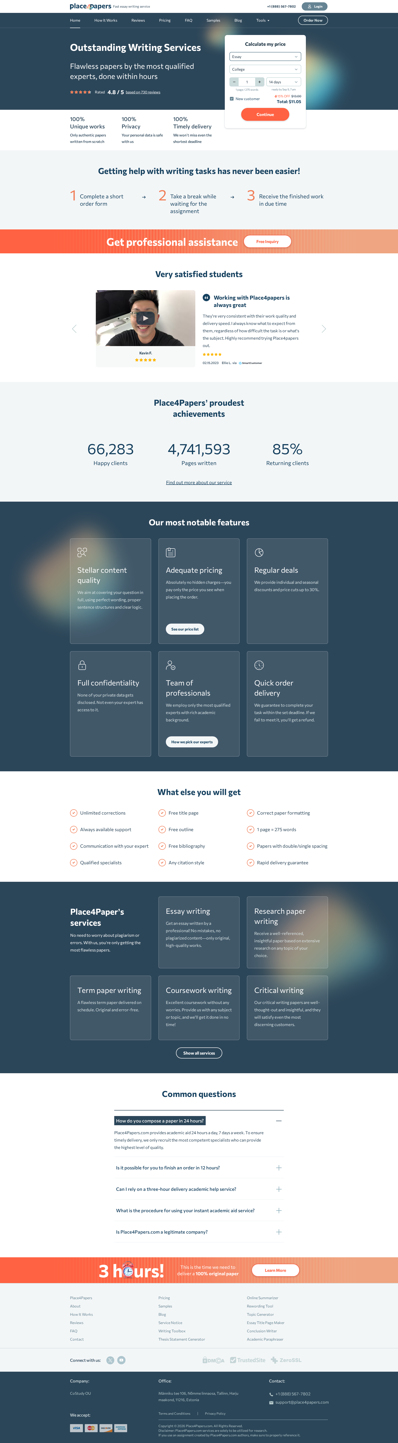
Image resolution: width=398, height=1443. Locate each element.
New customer (248, 99)
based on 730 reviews (143, 92)
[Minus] (234, 82)
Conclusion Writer (262, 1331)
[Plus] (259, 82)
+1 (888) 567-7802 (281, 6)
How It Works (105, 20)
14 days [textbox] (275, 82)
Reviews (138, 20)
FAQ (188, 20)
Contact (77, 1339)
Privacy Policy (215, 1413)
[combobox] (265, 56)
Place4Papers (81, 1298)
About (75, 1306)
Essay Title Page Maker (265, 1322)
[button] (262, 20)
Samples (213, 20)
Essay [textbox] (236, 56)
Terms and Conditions (174, 1413)
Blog (238, 20)
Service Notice (170, 1322)
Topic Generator (260, 1314)
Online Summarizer (262, 1298)
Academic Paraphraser (265, 1339)
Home (75, 20)
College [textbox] (238, 69)
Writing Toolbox (172, 1331)
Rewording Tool (260, 1306)
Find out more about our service (199, 482)
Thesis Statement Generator (181, 1339)
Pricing (165, 20)
